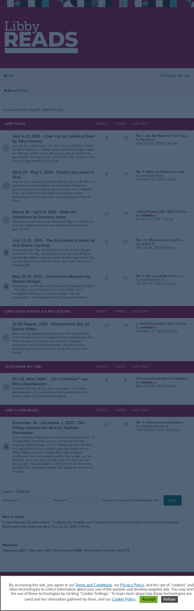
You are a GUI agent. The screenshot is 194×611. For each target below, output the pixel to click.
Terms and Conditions (93, 585)
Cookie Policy (123, 599)
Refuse (169, 599)
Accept (148, 599)
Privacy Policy (132, 585)
